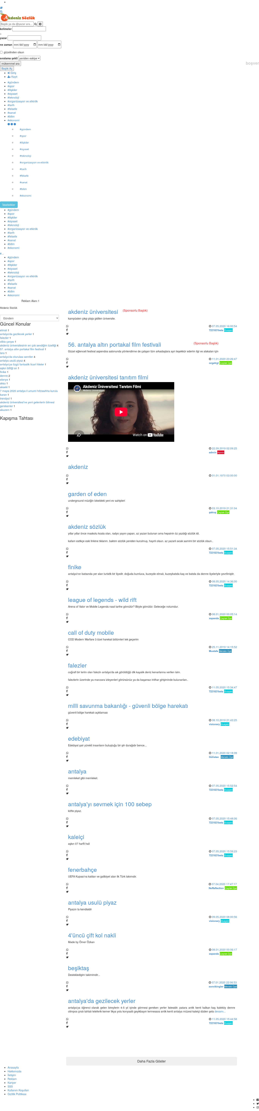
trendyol (5, 398)
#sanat (12, 112)
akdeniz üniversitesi (93, 311)
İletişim (12, 1075)
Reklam (12, 1079)
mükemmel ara (11, 63)
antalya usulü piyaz (11, 360)
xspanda (214, 618)
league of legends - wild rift (102, 599)
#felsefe (12, 109)
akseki (4, 387)
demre (4, 376)
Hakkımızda (14, 1071)
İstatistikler (8, 205)
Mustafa (213, 651)
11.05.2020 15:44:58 (224, 1019)
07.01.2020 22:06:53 (224, 982)
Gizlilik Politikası (17, 1094)
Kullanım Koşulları (18, 1090)
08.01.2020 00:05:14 (224, 614)
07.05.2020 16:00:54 (224, 326)
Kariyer (12, 1082)
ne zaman (6, 44)
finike (3, 372)
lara (2, 353)
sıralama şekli (9, 58)
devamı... (220, 1011)
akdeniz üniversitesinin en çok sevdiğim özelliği (28, 345)
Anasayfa (13, 1067)
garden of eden (87, 494)
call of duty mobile (91, 632)
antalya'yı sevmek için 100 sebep (110, 804)
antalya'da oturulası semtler (16, 357)
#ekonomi (13, 120)
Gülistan (214, 757)
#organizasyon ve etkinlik (23, 101)
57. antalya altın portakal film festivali (22, 349)
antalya (77, 771)
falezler (4, 338)
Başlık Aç (7, 68)
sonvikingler (216, 986)
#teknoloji (13, 97)
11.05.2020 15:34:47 (224, 687)
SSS (10, 1086)
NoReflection (216, 888)
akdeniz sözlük (87, 526)
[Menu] (12, 124)
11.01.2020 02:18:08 (224, 753)
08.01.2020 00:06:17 (224, 949)
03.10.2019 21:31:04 (224, 508)
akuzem (4, 410)
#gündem (13, 82)
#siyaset (12, 94)
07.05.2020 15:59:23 (224, 851)
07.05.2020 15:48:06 (224, 818)
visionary (214, 724)
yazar (3, 38)
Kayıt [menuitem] (14, 76)
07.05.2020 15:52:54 (224, 785)
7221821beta (216, 330)
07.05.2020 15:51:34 (224, 548)
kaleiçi (76, 837)
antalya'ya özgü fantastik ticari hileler (22, 364)
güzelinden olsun (14, 52)
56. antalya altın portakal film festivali (114, 344)
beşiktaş (78, 968)
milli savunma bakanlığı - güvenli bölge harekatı (128, 705)
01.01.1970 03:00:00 (224, 475)
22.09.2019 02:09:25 (224, 448)
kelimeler (6, 29)
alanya (4, 379)
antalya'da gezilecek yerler (16, 334)
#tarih (11, 105)
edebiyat (79, 738)
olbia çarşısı (7, 341)
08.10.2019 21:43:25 (224, 720)
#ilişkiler (12, 90)
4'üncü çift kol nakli (92, 935)
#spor (11, 86)
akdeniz (78, 466)
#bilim (11, 116)
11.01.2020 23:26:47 (224, 359)
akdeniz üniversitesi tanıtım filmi (108, 377)
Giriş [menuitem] (13, 73)
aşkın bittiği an (8, 368)
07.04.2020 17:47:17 (224, 884)
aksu (3, 383)
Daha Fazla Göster (151, 1061)
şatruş (212, 512)
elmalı (3, 330)
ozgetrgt (214, 363)
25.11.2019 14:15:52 (224, 647)
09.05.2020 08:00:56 (224, 917)
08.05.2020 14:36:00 (224, 581)
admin (212, 452)
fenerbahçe (82, 869)
